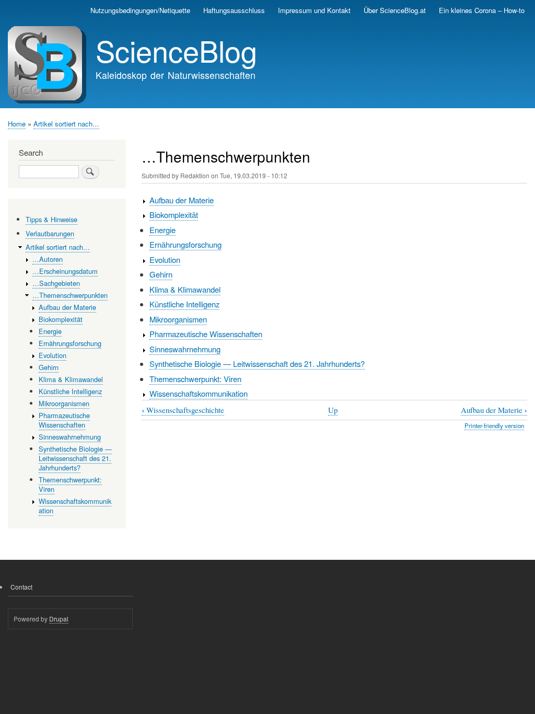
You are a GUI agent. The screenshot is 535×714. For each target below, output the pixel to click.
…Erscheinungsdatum (65, 271)
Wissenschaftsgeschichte (183, 410)
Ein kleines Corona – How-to (482, 10)
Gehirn (160, 274)
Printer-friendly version (494, 425)
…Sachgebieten (56, 283)
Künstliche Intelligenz (184, 303)
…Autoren (47, 259)
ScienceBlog (176, 50)
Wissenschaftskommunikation (198, 393)
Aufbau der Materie (181, 199)
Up (333, 410)
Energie (162, 229)
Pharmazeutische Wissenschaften (205, 333)
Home (17, 124)
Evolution (164, 259)
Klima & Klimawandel (184, 289)
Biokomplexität (173, 214)
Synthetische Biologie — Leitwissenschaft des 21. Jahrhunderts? (257, 363)
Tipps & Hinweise (51, 219)
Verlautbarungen (50, 233)
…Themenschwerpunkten (70, 295)
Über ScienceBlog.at (395, 10)
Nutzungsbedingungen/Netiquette (140, 10)
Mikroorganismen (178, 319)
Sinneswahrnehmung (184, 348)
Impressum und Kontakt (314, 10)
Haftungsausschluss (234, 10)
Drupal (58, 618)
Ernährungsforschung (185, 244)
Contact (21, 586)
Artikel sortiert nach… (66, 124)
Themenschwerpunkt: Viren (195, 378)
